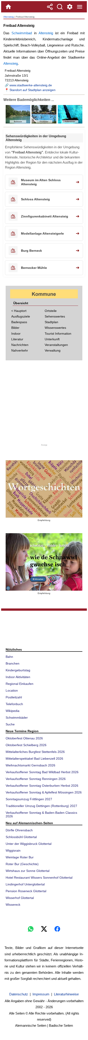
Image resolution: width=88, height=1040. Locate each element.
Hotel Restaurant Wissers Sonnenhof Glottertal (39, 877)
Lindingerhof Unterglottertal (25, 884)
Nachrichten (19, 345)
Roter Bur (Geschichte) (22, 864)
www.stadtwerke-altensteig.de (30, 85)
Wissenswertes (55, 327)
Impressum (40, 994)
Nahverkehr (19, 350)
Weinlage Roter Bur (20, 857)
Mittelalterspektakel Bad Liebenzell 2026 (34, 758)
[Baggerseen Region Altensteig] (18, 122)
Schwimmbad (22, 33)
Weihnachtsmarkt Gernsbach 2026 (30, 765)
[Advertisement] (44, 403)
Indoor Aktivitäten (18, 677)
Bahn (9, 656)
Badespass (19, 322)
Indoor (16, 333)
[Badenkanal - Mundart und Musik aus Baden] (44, 562)
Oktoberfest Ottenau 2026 (24, 738)
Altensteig (8, 17)
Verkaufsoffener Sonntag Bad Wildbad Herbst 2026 (42, 772)
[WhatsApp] (31, 929)
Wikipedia (12, 711)
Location (12, 690)
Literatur (17, 339)
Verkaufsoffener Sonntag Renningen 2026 (36, 779)
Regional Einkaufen (19, 684)
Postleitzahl (14, 697)
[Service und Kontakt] (70, 7)
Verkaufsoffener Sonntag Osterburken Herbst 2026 (42, 785)
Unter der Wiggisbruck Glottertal (28, 844)
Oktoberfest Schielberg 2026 (26, 745)
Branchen (12, 663)
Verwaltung (52, 350)
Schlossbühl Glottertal (21, 837)
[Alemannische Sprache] (44, 489)
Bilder (15, 327)
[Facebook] (57, 929)
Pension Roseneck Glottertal (26, 891)
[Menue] (80, 7)
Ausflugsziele (20, 316)
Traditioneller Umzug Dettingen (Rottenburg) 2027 (41, 806)
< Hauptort (18, 311)
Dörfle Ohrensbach (19, 830)
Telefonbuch (14, 704)
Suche (10, 724)
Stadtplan (51, 322)
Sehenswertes (55, 316)
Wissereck (13, 904)
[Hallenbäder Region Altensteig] (70, 122)
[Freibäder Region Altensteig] (43, 122)
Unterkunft (52, 339)
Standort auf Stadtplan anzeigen (32, 90)
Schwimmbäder (17, 717)
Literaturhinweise (66, 994)
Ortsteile (51, 311)
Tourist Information (58, 333)
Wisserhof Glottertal (20, 898)
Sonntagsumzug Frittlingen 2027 (29, 799)
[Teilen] (50, 7)
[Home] (8, 7)
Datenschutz (18, 994)
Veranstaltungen (56, 345)
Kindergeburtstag (18, 670)
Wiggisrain (13, 850)
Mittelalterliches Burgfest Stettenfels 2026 (35, 752)
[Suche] (60, 7)
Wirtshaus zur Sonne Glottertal (27, 871)
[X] (44, 929)
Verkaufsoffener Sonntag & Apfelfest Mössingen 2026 (44, 792)
